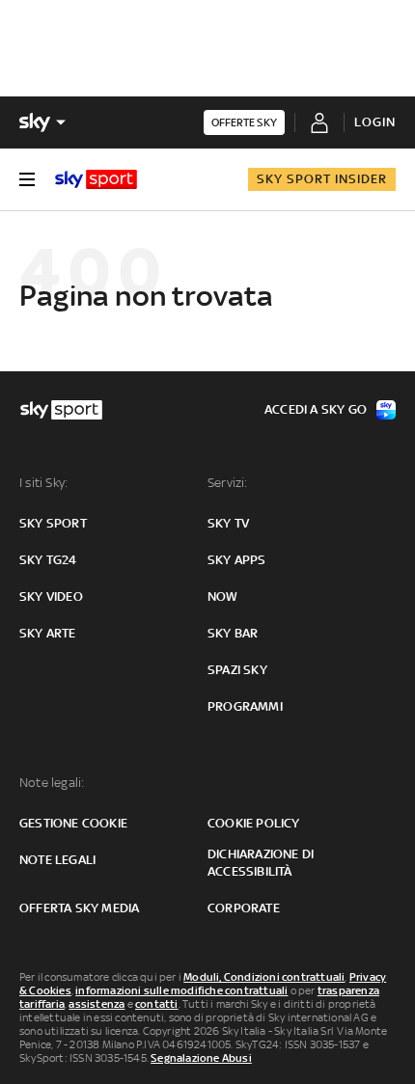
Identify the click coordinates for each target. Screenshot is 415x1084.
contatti (157, 1004)
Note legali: (51, 782)
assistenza (96, 1004)
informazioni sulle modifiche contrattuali (181, 990)
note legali (57, 860)
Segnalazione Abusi (201, 1058)
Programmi (245, 706)
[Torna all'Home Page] (96, 179)
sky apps (237, 560)
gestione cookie (73, 823)
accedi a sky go (315, 409)
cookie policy (254, 823)
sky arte (47, 633)
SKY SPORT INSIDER (322, 179)
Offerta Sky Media (79, 908)
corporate (244, 908)
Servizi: (228, 482)
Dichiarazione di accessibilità (261, 863)
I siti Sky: (43, 482)
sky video (51, 596)
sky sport (53, 523)
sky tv (228, 523)
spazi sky (237, 670)
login (375, 122)
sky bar (233, 633)
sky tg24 (48, 560)
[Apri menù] (27, 179)
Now (223, 596)
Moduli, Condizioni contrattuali (264, 977)
